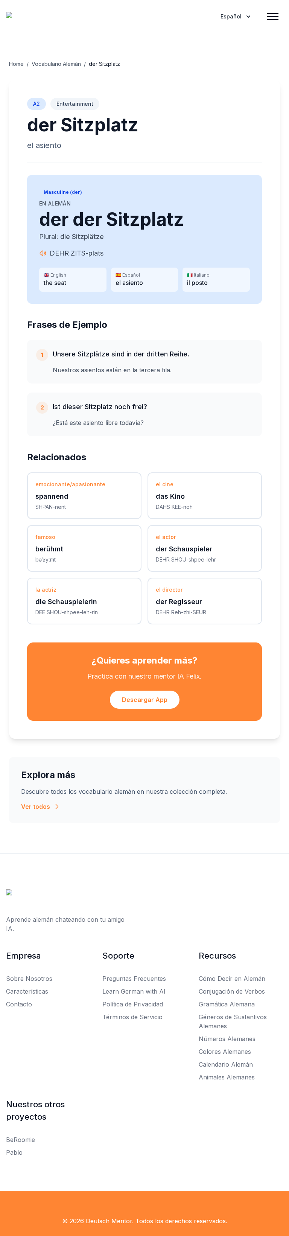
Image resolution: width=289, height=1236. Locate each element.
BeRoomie (20, 1139)
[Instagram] (43, 1205)
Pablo (14, 1152)
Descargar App (144, 699)
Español (231, 16)
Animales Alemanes (227, 1077)
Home (16, 64)
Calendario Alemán (226, 1064)
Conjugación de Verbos (232, 991)
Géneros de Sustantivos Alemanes (233, 1021)
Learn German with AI (134, 991)
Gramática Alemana (227, 1004)
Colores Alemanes (225, 1051)
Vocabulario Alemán (56, 64)
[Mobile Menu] (273, 16)
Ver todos (35, 806)
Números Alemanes (227, 1039)
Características (27, 991)
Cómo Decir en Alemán (232, 978)
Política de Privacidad (132, 1004)
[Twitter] (27, 1205)
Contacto (19, 1004)
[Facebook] (10, 1205)
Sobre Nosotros (29, 978)
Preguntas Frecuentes (134, 978)
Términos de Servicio (132, 1017)
